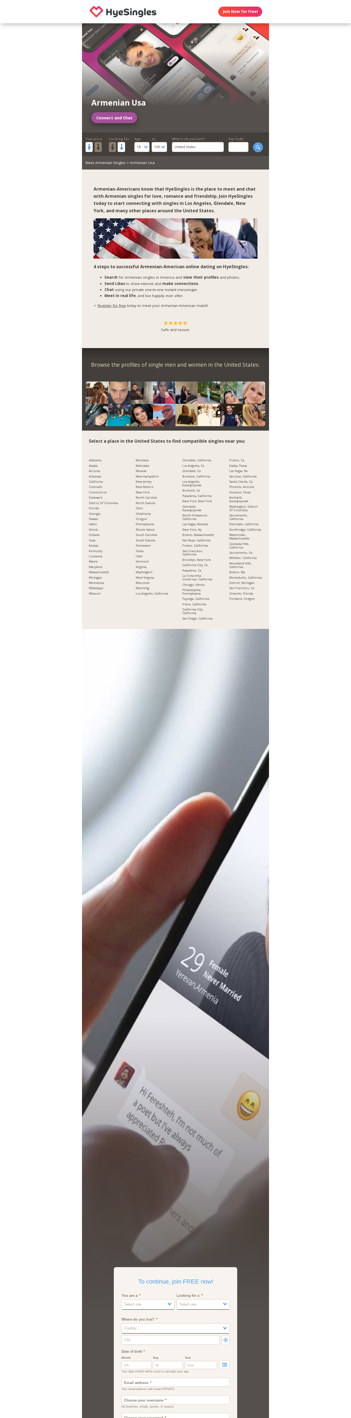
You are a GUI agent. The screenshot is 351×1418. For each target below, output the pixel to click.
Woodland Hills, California (240, 565)
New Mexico (145, 487)
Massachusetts (99, 572)
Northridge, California (245, 530)
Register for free (112, 305)
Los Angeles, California (152, 593)
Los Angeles (198, 203)
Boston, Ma (237, 572)
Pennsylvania (145, 524)
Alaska (93, 466)
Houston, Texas (240, 492)
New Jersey (143, 482)
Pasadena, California (197, 496)
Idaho (93, 524)
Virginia (141, 567)
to (154, 139)
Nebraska (142, 466)
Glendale (223, 203)
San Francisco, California (192, 553)
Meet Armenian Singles (106, 162)
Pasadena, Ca (191, 570)
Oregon (141, 519)
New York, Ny (192, 530)
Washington (144, 572)
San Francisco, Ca (241, 588)
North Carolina (146, 497)
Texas (139, 551)
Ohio (139, 508)
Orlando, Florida (241, 593)
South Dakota (145, 540)
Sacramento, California (238, 517)
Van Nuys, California (196, 540)
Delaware (96, 497)
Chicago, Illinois (193, 585)
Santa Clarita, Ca (241, 482)
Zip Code (236, 139)
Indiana (94, 535)
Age (137, 139)
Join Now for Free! (240, 11)
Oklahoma (143, 514)
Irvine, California (194, 604)
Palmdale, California (244, 524)
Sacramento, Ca (240, 553)
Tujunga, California (195, 599)
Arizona (94, 471)
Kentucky (95, 551)
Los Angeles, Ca (193, 466)
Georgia (94, 514)
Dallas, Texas (238, 466)
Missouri (95, 593)
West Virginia (145, 578)
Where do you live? (188, 139)
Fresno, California (195, 545)
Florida (94, 508)
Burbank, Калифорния (238, 499)
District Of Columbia (103, 503)
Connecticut (98, 492)
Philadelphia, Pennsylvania (191, 591)
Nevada (141, 471)
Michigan (95, 578)
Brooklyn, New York (196, 560)
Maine (93, 561)
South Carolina (146, 535)
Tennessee (143, 545)
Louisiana (95, 556)
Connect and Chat (114, 117)
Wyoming (142, 588)
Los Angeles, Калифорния (191, 483)
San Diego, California (197, 618)
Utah (139, 556)
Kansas (93, 545)
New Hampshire (147, 476)
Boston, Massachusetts (198, 535)
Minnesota (96, 583)
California (96, 482)
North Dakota (145, 503)
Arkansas (95, 476)
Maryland (95, 567)
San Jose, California (243, 476)
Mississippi (96, 588)
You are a (94, 139)
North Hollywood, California (195, 517)
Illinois (93, 530)
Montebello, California (245, 578)
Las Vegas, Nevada (195, 524)
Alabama (95, 460)
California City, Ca (195, 565)
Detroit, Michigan (241, 583)
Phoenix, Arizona (241, 487)
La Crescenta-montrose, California (197, 577)
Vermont (142, 561)
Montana (142, 460)
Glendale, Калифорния (191, 508)
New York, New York (197, 501)
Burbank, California (196, 476)
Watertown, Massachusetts (239, 536)
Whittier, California (243, 558)
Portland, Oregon (242, 599)
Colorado (95, 487)
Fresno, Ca (236, 460)
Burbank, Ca (191, 490)
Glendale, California (196, 460)
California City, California (192, 611)
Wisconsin (143, 583)
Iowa (92, 540)
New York (143, 492)
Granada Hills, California (239, 545)
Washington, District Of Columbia (243, 508)
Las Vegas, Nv (238, 471)
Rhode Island (145, 530)
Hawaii (93, 519)
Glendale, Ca (191, 471)
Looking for (119, 139)
